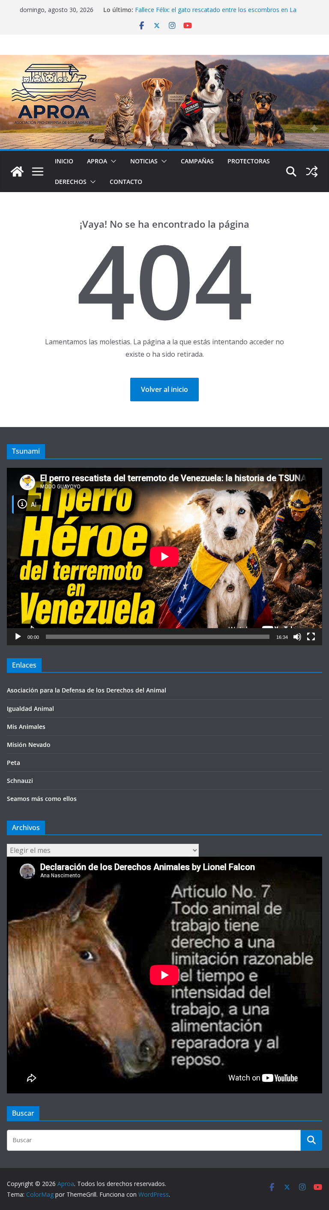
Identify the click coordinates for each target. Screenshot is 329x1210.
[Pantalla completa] (311, 636)
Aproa (97, 161)
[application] (164, 556)
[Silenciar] (297, 636)
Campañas (197, 161)
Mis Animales (26, 726)
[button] (112, 161)
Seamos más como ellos (42, 799)
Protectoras (248, 161)
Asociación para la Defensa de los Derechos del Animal (86, 690)
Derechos (71, 182)
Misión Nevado (29, 744)
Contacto (126, 182)
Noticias (144, 161)
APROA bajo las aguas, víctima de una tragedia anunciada (215, 8)
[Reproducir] (18, 636)
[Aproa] (17, 171)
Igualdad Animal (30, 708)
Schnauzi (20, 781)
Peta (13, 763)
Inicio (64, 161)
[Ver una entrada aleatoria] (312, 171)
